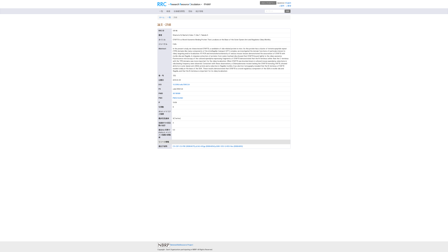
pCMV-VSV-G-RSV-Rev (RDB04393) (229, 146)
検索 (168, 11)
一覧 (161, 11)
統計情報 (199, 11)
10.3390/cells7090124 (181, 85)
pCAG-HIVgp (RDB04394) (205, 146)
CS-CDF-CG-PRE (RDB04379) (184, 146)
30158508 (176, 93)
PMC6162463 (178, 98)
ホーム (161, 17)
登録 (190, 11)
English (288, 3)
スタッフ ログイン (268, 3)
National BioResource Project (181, 245)
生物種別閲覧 (179, 11)
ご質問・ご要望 (285, 6)
